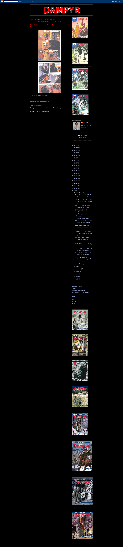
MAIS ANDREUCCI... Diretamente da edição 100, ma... (83, 259)
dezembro (78, 192)
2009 (75, 188)
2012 (75, 180)
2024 (75, 150)
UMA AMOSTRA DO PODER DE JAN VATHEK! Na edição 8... (84, 233)
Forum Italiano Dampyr (78, 290)
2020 (75, 160)
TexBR (74, 301)
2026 (75, 145)
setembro (78, 269)
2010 (75, 185)
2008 (75, 190)
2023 (75, 153)
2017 (75, 168)
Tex (73, 299)
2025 (75, 148)
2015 (75, 173)
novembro (78, 264)
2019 (75, 163)
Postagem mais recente (36, 108)
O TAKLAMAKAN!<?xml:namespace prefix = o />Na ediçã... (83, 212)
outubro (78, 266)
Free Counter (82, 137)
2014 (75, 175)
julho (77, 274)
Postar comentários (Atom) (42, 111)
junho (77, 276)
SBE (73, 297)
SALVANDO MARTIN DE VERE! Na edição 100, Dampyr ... (82, 239)
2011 (75, 183)
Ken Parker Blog (76, 295)
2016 (75, 170)
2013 (75, 178)
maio (77, 279)
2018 (75, 165)
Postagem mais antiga (63, 108)
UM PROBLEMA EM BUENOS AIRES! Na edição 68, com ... (83, 201)
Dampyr (85, 122)
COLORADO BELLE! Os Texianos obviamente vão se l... (84, 227)
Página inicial (50, 108)
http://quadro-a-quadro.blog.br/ (80, 292)
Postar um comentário (36, 105)
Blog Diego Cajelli (77, 286)
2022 (75, 155)
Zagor (73, 303)
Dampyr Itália (75, 288)
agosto (78, 271)
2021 (75, 158)
